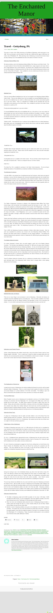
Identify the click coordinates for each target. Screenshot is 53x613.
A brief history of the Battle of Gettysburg (28, 529)
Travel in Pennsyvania (13, 534)
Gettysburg (39, 529)
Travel (14, 529)
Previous (6, 39)
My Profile (29, 34)
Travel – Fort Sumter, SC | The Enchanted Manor (29, 579)
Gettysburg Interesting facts (35, 531)
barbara (15, 49)
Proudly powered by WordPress (26, 589)
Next (47, 39)
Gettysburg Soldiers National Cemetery (32, 532)
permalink (30, 534)
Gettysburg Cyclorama (15, 531)
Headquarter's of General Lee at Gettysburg (21, 533)
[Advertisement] (26, 563)
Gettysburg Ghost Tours (25, 531)
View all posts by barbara (16, 550)
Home (23, 34)
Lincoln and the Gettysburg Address (37, 533)
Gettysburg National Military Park (17, 532)
